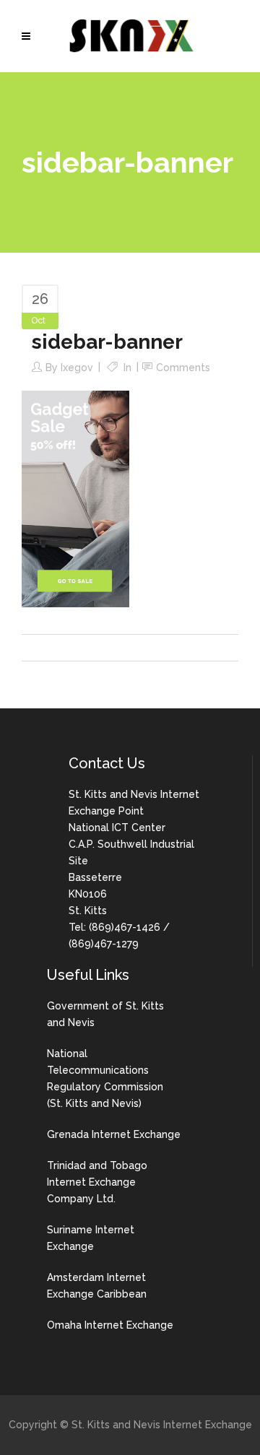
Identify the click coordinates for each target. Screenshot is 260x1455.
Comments (183, 367)
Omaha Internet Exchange (110, 1325)
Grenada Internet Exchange (114, 1134)
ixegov (77, 367)
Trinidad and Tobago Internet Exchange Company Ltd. (97, 1182)
